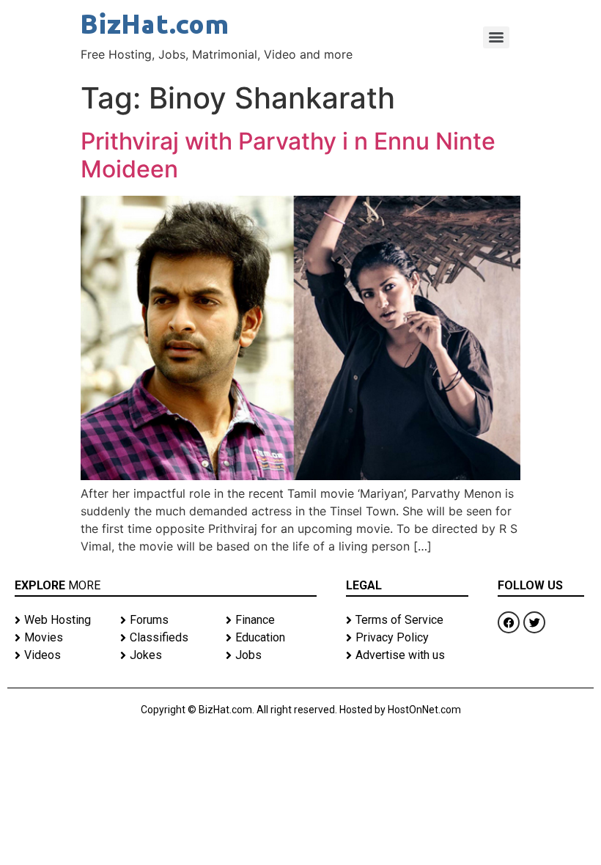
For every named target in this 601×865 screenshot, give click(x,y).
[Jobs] (271, 655)
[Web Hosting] (60, 620)
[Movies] (60, 638)
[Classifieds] (165, 638)
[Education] (271, 638)
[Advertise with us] (407, 655)
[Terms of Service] (407, 620)
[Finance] (271, 620)
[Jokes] (165, 655)
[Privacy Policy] (407, 638)
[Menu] (496, 37)
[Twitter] (534, 622)
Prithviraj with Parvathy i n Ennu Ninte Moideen (288, 155)
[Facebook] (509, 622)
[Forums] (165, 620)
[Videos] (60, 655)
